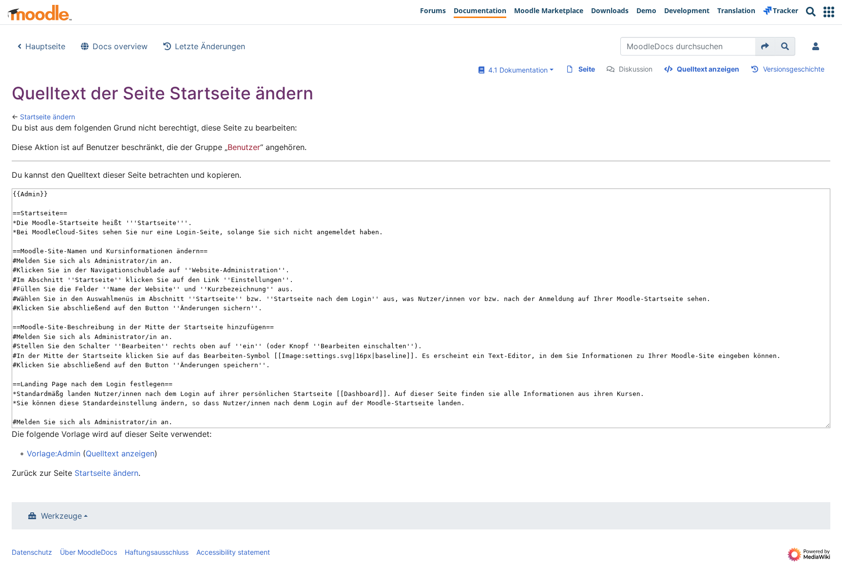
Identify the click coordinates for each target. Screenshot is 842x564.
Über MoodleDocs (88, 552)
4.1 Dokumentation (516, 70)
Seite (586, 69)
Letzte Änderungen (210, 46)
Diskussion (635, 69)
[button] (829, 11)
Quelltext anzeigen (708, 69)
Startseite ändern (47, 117)
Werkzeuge (61, 516)
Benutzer (244, 147)
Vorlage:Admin (53, 453)
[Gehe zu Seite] (765, 46)
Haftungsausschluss (157, 552)
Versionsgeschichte (793, 69)
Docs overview (120, 46)
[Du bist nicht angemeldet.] (817, 46)
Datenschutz (32, 552)
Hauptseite (45, 46)
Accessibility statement (233, 552)
